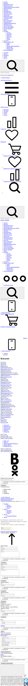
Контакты (6, 55)
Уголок (8, 39)
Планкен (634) (4, 379)
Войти (2, 631)
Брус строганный (8, 20)
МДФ (8, 44)
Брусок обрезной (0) (6, 417)
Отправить (3, 485)
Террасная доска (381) (6, 387)
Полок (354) (4, 419)
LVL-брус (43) (4, 435)
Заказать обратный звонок (7, 498)
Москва (25, 338)
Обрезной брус (7, 22)
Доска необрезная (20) (6, 450)
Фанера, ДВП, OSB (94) (7, 438)
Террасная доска (8, 14)
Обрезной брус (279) (6, 403)
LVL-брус (6, 40)
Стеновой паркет (8, 18)
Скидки (6, 1)
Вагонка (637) (4, 366)
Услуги (5, 58)
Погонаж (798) (4, 422)
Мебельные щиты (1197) (7, 393)
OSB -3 (8, 43)
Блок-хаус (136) (4, 398)
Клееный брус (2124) (6, 382)
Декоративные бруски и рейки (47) (9, 374)
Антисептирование (11, 516)
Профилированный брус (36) (8, 406)
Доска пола (6, 15)
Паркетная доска (8, 5)
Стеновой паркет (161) (6, 395)
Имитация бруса (8, 8)
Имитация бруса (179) (6, 377)
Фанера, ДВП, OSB (9, 42)
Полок (5, 30)
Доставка (6, 52)
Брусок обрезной (8, 28)
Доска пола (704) (5, 390)
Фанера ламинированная (13, 46)
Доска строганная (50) (6, 411)
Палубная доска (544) (6, 385)
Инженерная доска (8, 4)
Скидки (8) (3, 363)
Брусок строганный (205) (7, 414)
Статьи (8, 513)
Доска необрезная (8, 50)
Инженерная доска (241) (7, 369)
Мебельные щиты (8, 16)
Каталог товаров (5, 220)
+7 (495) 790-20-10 (5, 77)
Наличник (9, 34)
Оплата (5, 54)
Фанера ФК (9, 47)
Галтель (9, 32)
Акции (5, 56)
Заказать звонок (7, 314)
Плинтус (9, 35)
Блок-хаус (6, 19)
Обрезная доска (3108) (6, 409)
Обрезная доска (7, 24)
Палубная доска (8, 12)
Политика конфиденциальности (9, 531)
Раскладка (9, 36)
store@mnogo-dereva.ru (6, 80)
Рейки (8, 38)
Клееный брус (7, 11)
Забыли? (3, 625)
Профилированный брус (10, 23)
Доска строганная (8, 26)
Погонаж (6, 31)
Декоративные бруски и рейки (11, 7)
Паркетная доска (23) (6, 371)
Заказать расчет (4, 107)
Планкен (6, 10)
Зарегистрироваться (6, 634)
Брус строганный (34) (6, 401)
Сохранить (3, 562)
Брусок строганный (9, 27)
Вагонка (6, 3)
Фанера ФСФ (10, 48)
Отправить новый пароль (7, 663)
